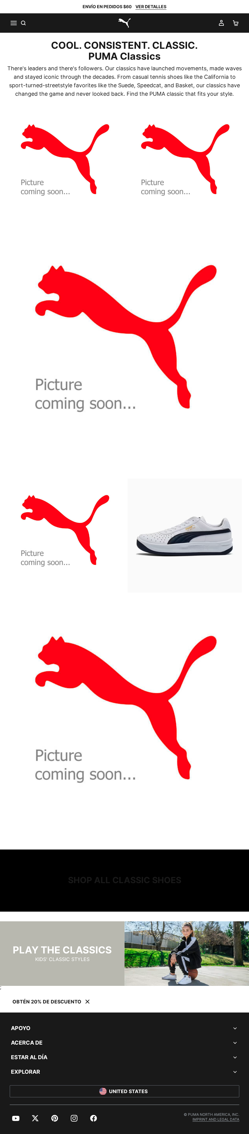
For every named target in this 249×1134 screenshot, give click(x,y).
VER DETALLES (150, 6)
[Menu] (13, 23)
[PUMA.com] (124, 23)
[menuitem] (16, 1118)
